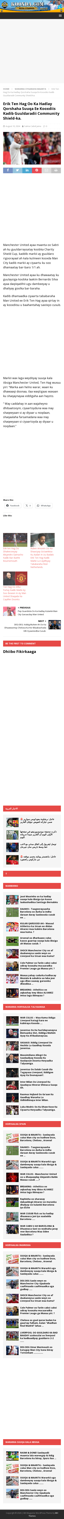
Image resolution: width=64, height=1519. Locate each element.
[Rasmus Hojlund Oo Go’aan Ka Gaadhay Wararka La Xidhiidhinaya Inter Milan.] (12, 1097)
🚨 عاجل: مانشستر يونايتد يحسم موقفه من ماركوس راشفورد (38, 858)
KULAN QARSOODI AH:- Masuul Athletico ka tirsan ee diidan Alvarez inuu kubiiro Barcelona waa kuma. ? (37, 927)
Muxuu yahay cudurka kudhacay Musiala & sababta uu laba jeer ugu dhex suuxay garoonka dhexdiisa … (38, 979)
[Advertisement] (32, 51)
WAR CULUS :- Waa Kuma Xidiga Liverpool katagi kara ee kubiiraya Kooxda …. (37, 1020)
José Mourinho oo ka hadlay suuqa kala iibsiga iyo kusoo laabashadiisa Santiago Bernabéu (39, 899)
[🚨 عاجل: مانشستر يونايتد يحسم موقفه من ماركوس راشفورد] (12, 860)
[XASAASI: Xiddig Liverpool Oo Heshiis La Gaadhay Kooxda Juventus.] (12, 1046)
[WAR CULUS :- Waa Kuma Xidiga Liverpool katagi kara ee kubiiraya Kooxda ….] (12, 1021)
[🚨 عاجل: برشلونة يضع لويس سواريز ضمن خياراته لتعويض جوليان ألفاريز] (12, 822)
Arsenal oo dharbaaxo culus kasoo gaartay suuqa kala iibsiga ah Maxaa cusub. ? (39, 940)
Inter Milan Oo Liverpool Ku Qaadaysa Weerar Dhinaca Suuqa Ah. (38, 1084)
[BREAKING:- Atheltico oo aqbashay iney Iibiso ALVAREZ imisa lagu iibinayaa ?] (12, 993)
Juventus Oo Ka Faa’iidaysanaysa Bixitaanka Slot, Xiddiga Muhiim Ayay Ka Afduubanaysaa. (38, 1033)
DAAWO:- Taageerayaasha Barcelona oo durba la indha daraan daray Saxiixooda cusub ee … (37, 913)
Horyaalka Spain (15, 1123)
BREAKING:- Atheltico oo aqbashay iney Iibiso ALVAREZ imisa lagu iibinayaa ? (36, 992)
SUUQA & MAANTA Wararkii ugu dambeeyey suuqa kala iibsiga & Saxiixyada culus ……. (38, 1164)
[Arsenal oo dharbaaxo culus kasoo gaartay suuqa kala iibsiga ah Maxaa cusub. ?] (12, 941)
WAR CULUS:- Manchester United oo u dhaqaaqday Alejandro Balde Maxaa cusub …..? (39, 1177)
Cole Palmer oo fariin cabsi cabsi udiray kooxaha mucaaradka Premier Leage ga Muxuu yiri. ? (38, 965)
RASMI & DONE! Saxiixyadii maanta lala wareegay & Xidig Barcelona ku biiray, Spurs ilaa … (38, 1455)
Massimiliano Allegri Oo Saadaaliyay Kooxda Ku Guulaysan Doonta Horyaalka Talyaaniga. (36, 1059)
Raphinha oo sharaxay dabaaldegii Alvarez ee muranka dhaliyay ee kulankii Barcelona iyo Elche (38, 1203)
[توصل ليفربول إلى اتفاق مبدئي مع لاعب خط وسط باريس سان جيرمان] (12, 847)
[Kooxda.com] (32, 10)
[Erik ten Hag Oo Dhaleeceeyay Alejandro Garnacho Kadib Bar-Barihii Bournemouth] (15, 540)
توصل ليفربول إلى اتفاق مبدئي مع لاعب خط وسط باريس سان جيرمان (38, 845)
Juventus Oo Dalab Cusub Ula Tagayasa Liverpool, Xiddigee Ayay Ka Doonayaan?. (36, 1072)
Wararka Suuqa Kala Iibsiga (22, 1442)
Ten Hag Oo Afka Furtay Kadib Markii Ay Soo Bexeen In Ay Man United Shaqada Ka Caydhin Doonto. (14, 593)
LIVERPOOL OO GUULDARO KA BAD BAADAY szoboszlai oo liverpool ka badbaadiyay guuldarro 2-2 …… (39, 1337)
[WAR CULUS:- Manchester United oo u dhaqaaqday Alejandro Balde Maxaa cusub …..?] (12, 1177)
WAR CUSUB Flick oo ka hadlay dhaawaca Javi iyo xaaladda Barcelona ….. (37, 1216)
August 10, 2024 (13, 126)
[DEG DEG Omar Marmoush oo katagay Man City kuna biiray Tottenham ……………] (12, 1350)
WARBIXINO (11, 885)
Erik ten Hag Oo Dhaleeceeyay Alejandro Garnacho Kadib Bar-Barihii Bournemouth (13, 554)
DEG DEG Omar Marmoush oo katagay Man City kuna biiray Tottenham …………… (36, 1350)
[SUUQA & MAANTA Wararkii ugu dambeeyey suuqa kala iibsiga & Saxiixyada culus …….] (12, 1165)
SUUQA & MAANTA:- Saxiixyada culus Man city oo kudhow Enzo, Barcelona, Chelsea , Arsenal (38, 1137)
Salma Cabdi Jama (32, 126)
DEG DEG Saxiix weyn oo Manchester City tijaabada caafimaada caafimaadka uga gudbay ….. (37, 1285)
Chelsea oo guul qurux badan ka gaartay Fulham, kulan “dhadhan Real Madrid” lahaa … (38, 1323)
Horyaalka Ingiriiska (18, 1245)
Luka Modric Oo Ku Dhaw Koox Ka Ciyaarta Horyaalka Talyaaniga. (38, 1108)
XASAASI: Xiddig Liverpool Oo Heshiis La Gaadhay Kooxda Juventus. (36, 1045)
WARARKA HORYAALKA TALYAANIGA (25, 1006)
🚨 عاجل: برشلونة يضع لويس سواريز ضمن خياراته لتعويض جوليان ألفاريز (37, 820)
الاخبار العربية (11, 808)
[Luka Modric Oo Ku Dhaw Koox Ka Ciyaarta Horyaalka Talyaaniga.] (12, 1110)
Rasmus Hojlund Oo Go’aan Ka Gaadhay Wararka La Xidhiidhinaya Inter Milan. (36, 1097)
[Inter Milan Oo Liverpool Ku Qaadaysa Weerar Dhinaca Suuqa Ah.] (12, 1085)
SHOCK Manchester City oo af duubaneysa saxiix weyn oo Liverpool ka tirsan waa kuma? (37, 953)
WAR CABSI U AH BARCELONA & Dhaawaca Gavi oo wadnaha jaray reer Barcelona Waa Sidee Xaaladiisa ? (39, 1230)
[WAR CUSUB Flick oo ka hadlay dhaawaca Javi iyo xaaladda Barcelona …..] (12, 1216)
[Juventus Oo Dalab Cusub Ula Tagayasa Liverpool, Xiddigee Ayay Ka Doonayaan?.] (12, 1072)
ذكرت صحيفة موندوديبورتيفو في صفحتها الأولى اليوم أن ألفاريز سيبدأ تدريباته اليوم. (38, 834)
